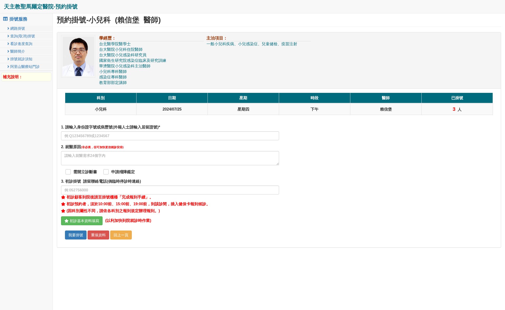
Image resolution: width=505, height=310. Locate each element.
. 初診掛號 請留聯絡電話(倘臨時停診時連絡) (101, 181)
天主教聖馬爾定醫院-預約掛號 (41, 6)
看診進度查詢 (20, 44)
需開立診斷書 (85, 172)
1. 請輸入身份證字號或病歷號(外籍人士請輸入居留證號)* (110, 127)
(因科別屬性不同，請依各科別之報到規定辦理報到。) (112, 211)
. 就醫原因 (92, 147)
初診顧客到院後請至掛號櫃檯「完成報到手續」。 (109, 197)
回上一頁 (121, 235)
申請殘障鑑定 (123, 172)
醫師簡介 (17, 51)
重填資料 (98, 235)
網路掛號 (17, 28)
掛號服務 (17, 19)
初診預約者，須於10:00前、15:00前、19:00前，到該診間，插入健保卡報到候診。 (137, 204)
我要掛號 (75, 235)
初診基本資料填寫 (84, 221)
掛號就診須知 (20, 59)
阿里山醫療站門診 (24, 66)
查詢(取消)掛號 (22, 36)
